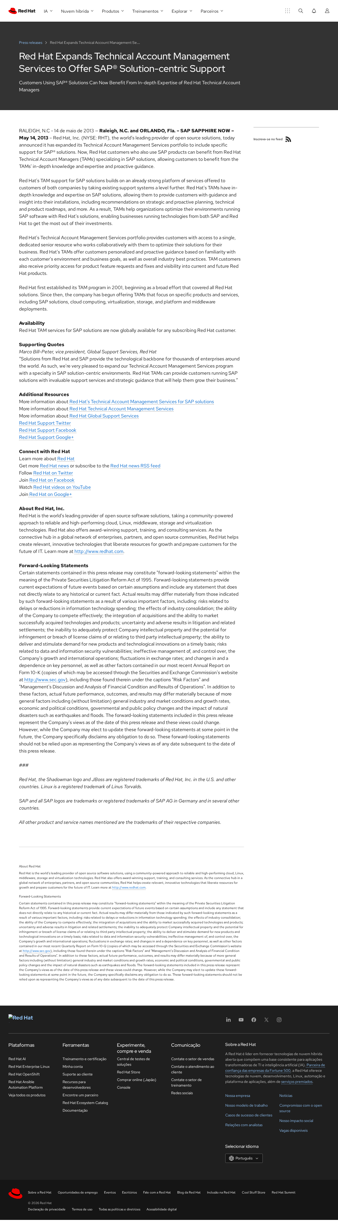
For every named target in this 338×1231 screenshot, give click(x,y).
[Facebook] (254, 1021)
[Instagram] (279, 1021)
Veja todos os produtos (26, 1095)
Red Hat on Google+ (50, 494)
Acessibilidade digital (162, 1209)
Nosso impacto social (296, 1120)
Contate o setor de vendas (192, 1058)
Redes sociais (182, 1093)
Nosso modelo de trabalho (246, 1105)
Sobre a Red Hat (39, 1192)
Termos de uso (82, 1209)
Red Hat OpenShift (24, 1074)
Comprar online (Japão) (136, 1079)
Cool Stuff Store (253, 1192)
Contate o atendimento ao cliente (192, 1069)
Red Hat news (54, 466)
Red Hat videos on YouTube (62, 487)
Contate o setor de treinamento (186, 1082)
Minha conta (73, 1066)
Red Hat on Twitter (53, 473)
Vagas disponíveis (293, 1130)
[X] (266, 1021)
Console (123, 1087)
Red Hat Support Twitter (45, 423)
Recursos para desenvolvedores (77, 1084)
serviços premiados (296, 1081)
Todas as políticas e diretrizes (119, 1209)
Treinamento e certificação (84, 1058)
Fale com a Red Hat (157, 1192)
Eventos (110, 1192)
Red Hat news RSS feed (135, 466)
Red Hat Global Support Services (104, 416)
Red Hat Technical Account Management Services (121, 409)
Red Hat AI (17, 1058)
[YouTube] (241, 1021)
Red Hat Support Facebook (47, 430)
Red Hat (65, 458)
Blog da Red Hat (189, 1192)
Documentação (75, 1110)
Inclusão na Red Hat (221, 1192)
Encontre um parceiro (80, 1095)
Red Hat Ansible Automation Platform (25, 1084)
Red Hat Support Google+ (46, 437)
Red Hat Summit (283, 1192)
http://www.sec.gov (44, 679)
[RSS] (288, 139)
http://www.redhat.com (98, 551)
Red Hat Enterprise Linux (29, 1066)
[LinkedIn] (228, 1021)
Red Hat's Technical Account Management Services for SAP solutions (141, 401)
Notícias (285, 1095)
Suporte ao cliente (78, 1074)
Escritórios (129, 1192)
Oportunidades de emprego (78, 1192)
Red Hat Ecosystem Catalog (85, 1102)
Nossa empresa (237, 1095)
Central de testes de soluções (133, 1061)
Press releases (31, 42)
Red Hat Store (128, 1072)
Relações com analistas (243, 1124)
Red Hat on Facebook (51, 480)
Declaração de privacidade (46, 1209)
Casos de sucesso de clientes (248, 1115)
